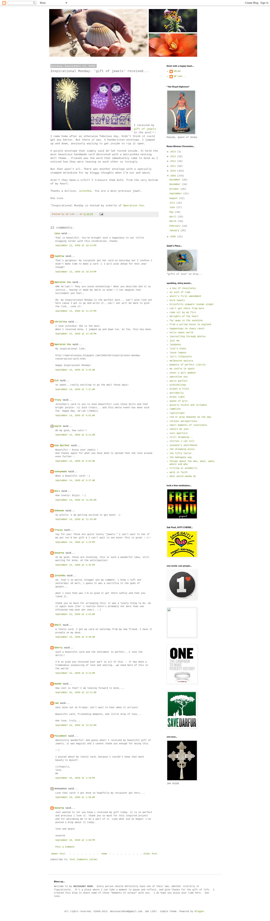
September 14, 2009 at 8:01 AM (75, 415)
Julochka (85, 191)
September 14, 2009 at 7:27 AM (75, 389)
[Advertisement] (184, 812)
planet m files (179, 389)
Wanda (57, 684)
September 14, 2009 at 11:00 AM (75, 500)
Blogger (199, 911)
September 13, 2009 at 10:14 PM (75, 245)
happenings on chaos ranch (187, 328)
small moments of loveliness (188, 425)
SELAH (177, 71)
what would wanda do (183, 476)
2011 (173, 166)
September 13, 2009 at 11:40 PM (75, 333)
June (172, 207)
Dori (57, 491)
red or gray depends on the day (190, 417)
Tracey (58, 530)
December (175, 179)
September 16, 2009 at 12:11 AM (75, 692)
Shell (57, 625)
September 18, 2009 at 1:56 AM (75, 797)
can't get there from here (187, 308)
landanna (175, 344)
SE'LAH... (180, 76)
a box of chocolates (183, 288)
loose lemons (178, 352)
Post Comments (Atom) (83, 859)
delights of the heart (184, 316)
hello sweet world (181, 332)
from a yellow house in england (190, 324)
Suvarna (59, 553)
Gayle (57, 426)
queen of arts (179, 401)
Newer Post (58, 853)
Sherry (58, 647)
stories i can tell (182, 441)
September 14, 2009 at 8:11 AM (75, 435)
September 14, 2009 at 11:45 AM (75, 519)
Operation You (133, 205)
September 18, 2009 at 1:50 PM (75, 840)
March (173, 221)
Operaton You (62, 282)
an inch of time (180, 292)
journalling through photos (188, 336)
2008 (173, 236)
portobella (176, 393)
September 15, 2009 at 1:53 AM (75, 614)
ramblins (175, 409)
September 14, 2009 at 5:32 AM (75, 370)
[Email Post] (102, 214)
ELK (56, 380)
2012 (173, 161)
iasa (57, 233)
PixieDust (60, 736)
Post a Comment (65, 847)
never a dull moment (183, 373)
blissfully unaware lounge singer (192, 304)
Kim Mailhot (62, 445)
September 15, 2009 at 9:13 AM (75, 673)
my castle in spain (182, 368)
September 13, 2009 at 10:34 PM (75, 271)
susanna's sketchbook (183, 445)
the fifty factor (181, 453)
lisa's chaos (178, 348)
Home (104, 853)
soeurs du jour (179, 429)
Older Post (150, 853)
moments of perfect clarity (188, 364)
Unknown (59, 510)
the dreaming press (182, 449)
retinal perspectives (183, 421)
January (174, 230)
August (174, 198)
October (174, 189)
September (176, 193)
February (175, 226)
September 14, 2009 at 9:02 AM (75, 461)
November (175, 184)
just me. (175, 340)
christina (60, 321)
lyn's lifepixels (181, 356)
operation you (179, 377)
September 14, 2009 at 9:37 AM (75, 480)
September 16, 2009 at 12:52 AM (75, 725)
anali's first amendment (185, 296)
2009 (173, 176)
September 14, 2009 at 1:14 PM (75, 542)
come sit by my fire (183, 312)
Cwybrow (59, 256)
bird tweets (177, 300)
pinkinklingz (178, 385)
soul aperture (179, 433)
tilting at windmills (183, 468)
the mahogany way (181, 457)
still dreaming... (181, 437)
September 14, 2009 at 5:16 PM (75, 565)
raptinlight (177, 413)
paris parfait (179, 381)
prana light (177, 397)
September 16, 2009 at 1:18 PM (75, 778)
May (172, 212)
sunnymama (60, 471)
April (173, 216)
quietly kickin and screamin (188, 405)
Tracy (57, 400)
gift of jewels (145, 129)
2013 (173, 156)
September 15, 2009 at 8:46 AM (75, 637)
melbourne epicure (181, 361)
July (172, 203)
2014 (173, 151)
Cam (56, 703)
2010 (173, 171)
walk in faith (179, 472)
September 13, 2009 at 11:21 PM (75, 311)
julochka (59, 575)
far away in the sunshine (186, 320)
